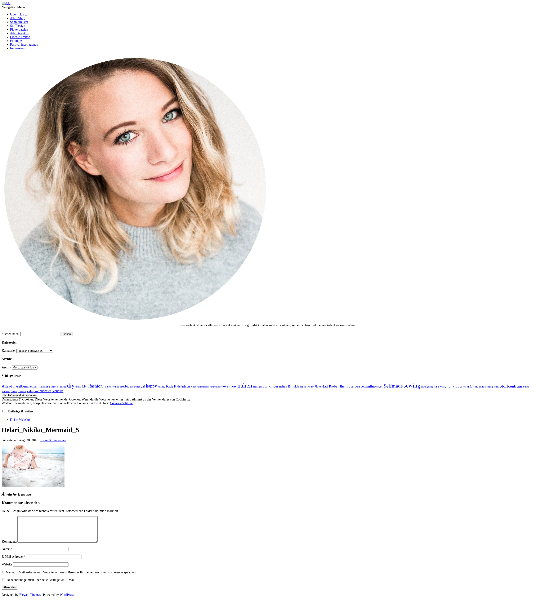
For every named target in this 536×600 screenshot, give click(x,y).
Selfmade (393, 386)
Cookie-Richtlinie (121, 403)
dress (78, 386)
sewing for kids (447, 386)
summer (6, 391)
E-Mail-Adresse (13, 556)
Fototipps (16, 40)
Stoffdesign (17, 25)
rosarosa (353, 386)
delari (53, 386)
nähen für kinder (265, 386)
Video (30, 391)
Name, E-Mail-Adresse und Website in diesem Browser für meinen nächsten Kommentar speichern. (71, 572)
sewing (412, 385)
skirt (496, 386)
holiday (161, 386)
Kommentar (9, 541)
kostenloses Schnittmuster (209, 386)
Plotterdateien (19, 29)
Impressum (17, 48)
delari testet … (19, 33)
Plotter (310, 387)
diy (71, 385)
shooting (488, 386)
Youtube (57, 391)
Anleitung (44, 386)
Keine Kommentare (53, 440)
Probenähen (338, 386)
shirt (481, 386)
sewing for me (469, 386)
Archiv (6, 367)
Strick (526, 386)
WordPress (67, 594)
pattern (303, 386)
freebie (124, 386)
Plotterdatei (321, 386)
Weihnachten (43, 391)
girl (143, 386)
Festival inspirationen (24, 44)
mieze (233, 386)
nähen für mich (289, 386)
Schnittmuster (19, 22)
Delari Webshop (20, 419)
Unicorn (22, 391)
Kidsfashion (182, 386)
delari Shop (17, 18)
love (225, 386)
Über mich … (19, 14)
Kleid (193, 387)
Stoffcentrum (511, 386)
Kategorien (9, 350)
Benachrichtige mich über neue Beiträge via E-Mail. (41, 580)
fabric (85, 386)
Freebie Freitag (20, 37)
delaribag (61, 386)
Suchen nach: (10, 334)
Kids (169, 386)
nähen (244, 385)
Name (7, 549)
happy (151, 386)
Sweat (14, 391)
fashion (96, 386)
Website (7, 564)
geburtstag (135, 386)
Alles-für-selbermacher (20, 386)
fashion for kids (111, 386)
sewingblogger (428, 386)
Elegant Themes (30, 594)
